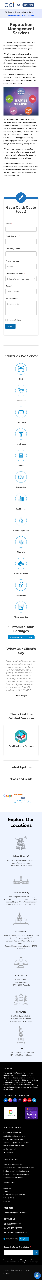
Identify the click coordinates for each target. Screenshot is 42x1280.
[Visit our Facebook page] (15, 1100)
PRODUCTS (8, 1208)
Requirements (12, 298)
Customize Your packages (22, 637)
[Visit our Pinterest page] (25, 1100)
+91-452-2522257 (14, 1228)
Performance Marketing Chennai (16, 1174)
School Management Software (15, 1213)
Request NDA (15, 320)
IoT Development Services (14, 1146)
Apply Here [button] (24, 1239)
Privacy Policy (9, 1198)
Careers (7, 1191)
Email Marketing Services (21, 746)
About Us (7, 1188)
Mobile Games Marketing (13, 1139)
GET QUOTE (28, 5)
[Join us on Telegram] (34, 1100)
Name (8, 224)
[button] (36, 4)
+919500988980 (14, 1224)
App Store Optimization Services (16, 1143)
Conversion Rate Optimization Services (19, 1168)
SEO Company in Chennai (13, 1178)
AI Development (10, 1149)
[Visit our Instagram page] (10, 1100)
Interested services (15, 273)
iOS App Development (12, 1133)
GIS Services (8, 1152)
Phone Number (12, 261)
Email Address (12, 236)
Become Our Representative (14, 1195)
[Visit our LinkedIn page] (6, 1100)
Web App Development (13, 1165)
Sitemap (7, 1201)
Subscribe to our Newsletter (17, 1247)
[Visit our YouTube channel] (29, 1100)
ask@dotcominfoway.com (17, 1232)
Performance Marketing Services (16, 1171)
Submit (10, 326)
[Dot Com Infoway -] (9, 4)
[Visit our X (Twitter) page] (20, 1100)
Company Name (12, 249)
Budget (9, 286)
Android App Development (14, 1136)
